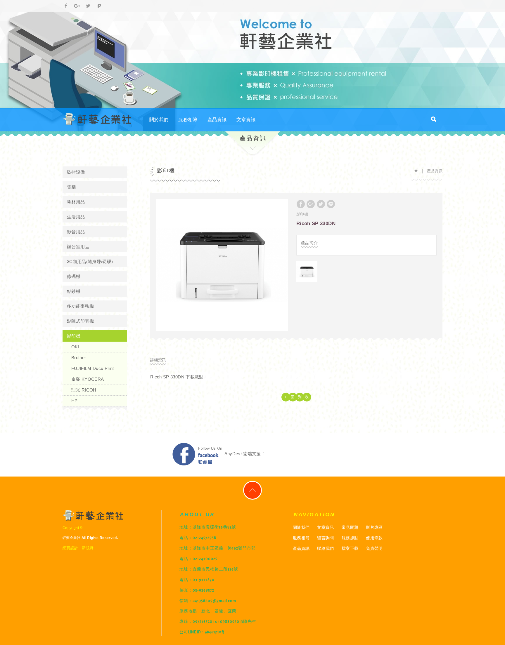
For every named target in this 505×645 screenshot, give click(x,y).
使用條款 (374, 538)
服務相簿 (187, 119)
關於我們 (158, 119)
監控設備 (76, 172)
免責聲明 (374, 548)
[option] (222, 265)
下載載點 (194, 376)
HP (74, 400)
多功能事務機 (80, 306)
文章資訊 (245, 119)
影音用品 (76, 231)
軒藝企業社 (98, 119)
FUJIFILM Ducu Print (92, 368)
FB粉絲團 (197, 454)
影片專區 (374, 527)
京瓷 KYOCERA (87, 379)
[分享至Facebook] (66, 6)
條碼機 (73, 276)
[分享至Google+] (77, 6)
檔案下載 (350, 548)
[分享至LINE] (330, 204)
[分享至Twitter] (88, 6)
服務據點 (350, 538)
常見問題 (350, 527)
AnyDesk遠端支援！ (244, 453)
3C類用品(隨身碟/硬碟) (90, 261)
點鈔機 (73, 291)
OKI (75, 346)
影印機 (73, 335)
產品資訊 (216, 119)
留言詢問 (325, 538)
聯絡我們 (325, 548)
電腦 (71, 187)
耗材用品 (76, 201)
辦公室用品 (78, 246)
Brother (78, 357)
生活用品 (76, 216)
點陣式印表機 (80, 321)
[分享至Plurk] (99, 6)
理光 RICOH (83, 389)
